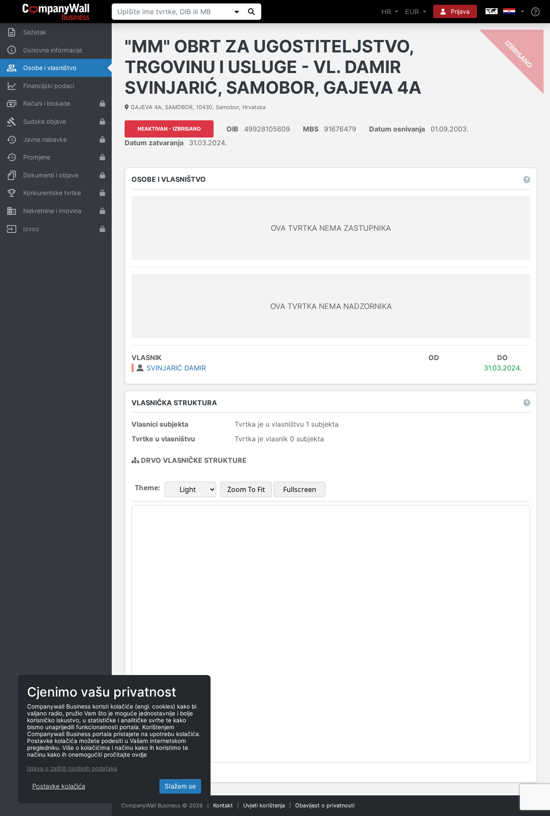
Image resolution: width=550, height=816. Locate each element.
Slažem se (180, 786)
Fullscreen (299, 489)
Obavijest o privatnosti (324, 805)
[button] (504, 11)
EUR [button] (413, 11)
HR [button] (387, 11)
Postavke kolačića (58, 786)
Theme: (147, 487)
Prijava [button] (459, 11)
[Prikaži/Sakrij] (237, 11)
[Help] (535, 11)
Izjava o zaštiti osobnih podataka (72, 768)
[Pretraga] (251, 11)
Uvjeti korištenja (264, 805)
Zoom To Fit (246, 489)
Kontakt (223, 805)
